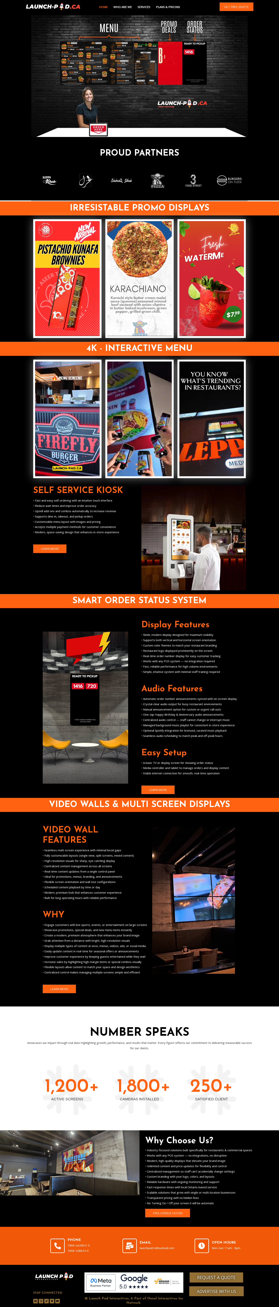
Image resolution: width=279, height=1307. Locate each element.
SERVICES (144, 7)
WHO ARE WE (122, 7)
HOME (103, 7)
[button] (236, 6)
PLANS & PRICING (168, 7)
